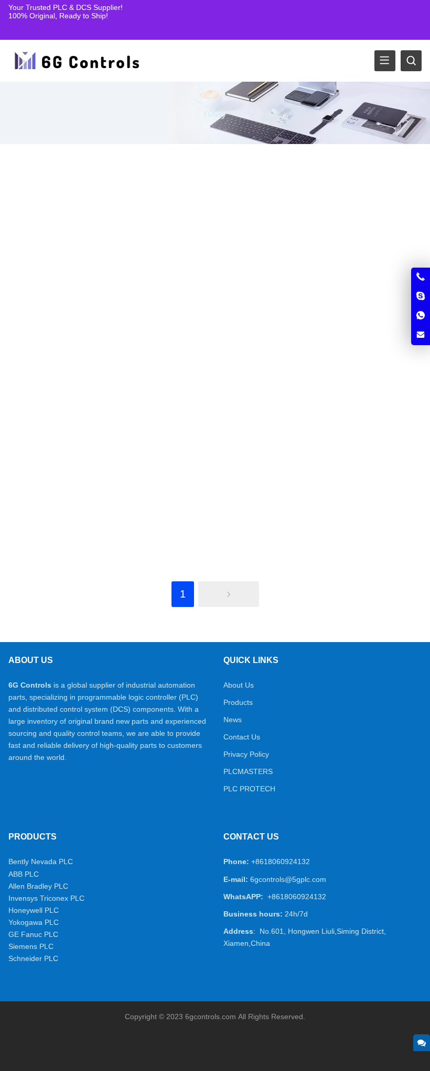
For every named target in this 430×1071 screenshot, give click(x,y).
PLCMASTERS (248, 771)
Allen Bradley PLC (38, 886)
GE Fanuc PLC (33, 934)
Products (238, 702)
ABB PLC (23, 874)
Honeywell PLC (33, 910)
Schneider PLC (33, 958)
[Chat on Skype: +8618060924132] (420, 296)
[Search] (411, 60)
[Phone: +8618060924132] (420, 277)
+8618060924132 (280, 861)
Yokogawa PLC (33, 922)
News (232, 719)
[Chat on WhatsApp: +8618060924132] (420, 315)
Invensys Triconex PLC (46, 898)
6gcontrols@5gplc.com (288, 879)
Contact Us (241, 737)
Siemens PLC (30, 946)
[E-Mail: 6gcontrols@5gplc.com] (420, 335)
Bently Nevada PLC (40, 861)
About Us (238, 685)
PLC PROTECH (249, 789)
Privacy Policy (246, 754)
